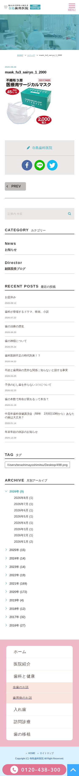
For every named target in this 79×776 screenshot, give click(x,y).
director (15, 265)
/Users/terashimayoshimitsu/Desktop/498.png (37, 464)
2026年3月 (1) (23, 529)
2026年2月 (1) (23, 535)
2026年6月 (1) (23, 510)
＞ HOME (30, 753)
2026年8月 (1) (23, 497)
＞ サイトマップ (45, 753)
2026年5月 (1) (23, 516)
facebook (27, 165)
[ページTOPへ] (73, 770)
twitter (52, 165)
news (11, 246)
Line (39, 165)
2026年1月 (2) (23, 541)
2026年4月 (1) (23, 522)
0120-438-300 (41, 769)
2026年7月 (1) (23, 504)
